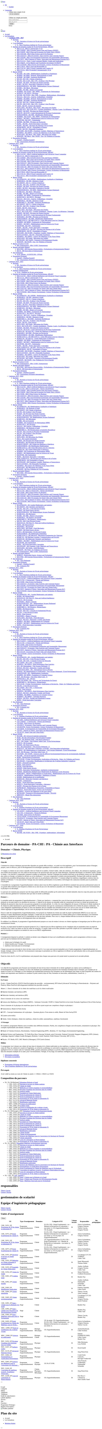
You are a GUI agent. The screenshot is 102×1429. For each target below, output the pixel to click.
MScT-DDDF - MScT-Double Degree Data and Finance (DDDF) (37, 50)
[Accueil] (3, 1)
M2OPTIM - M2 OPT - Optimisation (28, 120)
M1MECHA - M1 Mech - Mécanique (29, 192)
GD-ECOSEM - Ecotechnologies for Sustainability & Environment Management (42, 816)
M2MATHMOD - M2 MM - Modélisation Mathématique (35, 115)
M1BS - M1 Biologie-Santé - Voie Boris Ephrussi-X (33, 739)
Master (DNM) (17, 72)
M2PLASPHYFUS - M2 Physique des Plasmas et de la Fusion (36, 458)
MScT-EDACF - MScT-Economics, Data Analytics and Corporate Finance (40, 56)
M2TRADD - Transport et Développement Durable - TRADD (36, 793)
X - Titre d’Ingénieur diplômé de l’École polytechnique (34, 45)
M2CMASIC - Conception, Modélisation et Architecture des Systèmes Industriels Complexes (46, 761)
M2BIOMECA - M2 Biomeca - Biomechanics (31, 519)
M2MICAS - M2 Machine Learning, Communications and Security (38, 537)
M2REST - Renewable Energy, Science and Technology (34, 555)
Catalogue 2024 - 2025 (16, 261)
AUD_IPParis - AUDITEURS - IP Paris (29, 254)
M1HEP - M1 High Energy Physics (28, 510)
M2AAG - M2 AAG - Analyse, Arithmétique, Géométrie (35, 97)
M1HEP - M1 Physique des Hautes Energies (31, 414)
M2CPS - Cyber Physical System (27, 612)
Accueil (7, 34)
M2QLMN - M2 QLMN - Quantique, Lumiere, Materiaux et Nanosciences (40, 131)
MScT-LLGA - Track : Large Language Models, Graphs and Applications (40, 61)
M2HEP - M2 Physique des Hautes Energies (31, 440)
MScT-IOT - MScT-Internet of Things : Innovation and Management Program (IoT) (43, 59)
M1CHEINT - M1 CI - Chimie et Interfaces (30, 183)
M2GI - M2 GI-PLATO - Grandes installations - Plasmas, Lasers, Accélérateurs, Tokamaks (45, 211)
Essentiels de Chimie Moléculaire (30, 1093)
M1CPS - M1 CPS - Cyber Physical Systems (31, 508)
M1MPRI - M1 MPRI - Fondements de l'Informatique (34, 195)
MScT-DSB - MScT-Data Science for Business (31, 283)
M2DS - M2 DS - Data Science (27, 208)
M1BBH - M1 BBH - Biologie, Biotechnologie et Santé (34, 75)
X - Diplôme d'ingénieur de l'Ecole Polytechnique (32, 829)
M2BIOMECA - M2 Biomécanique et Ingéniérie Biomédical (36, 430)
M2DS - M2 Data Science (25, 435)
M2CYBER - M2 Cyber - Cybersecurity (29, 687)
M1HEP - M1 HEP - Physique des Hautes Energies (33, 82)
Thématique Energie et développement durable (37, 1111)
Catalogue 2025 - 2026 (16, 143)
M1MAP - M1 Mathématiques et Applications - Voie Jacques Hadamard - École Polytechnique (46, 671)
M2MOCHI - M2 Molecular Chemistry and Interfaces (34, 539)
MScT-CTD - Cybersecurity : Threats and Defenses (33, 580)
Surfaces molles (25, 1091)
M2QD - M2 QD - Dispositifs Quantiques (30, 129)
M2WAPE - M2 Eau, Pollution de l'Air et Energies (33, 469)
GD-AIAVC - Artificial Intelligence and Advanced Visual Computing (38, 811)
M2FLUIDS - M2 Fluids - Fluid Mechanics (30, 528)
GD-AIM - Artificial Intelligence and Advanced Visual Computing (38, 720)
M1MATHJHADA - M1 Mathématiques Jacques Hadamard (36, 417)
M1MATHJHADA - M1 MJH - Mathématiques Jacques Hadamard (38, 190)
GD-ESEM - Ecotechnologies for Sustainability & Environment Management (41, 729)
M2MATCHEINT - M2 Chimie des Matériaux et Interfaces (35, 444)
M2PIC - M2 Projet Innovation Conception (30, 544)
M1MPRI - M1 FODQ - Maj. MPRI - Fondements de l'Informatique (38, 91)
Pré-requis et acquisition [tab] (12, 1057)
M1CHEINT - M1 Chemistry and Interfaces (30, 507)
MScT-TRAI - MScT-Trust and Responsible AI (32, 66)
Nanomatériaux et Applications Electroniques (34, 1166)
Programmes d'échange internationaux (17, 1064)
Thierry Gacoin (5, 1190)
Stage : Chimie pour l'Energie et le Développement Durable (38, 1179)
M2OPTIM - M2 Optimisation (26, 455)
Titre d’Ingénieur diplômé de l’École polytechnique (21, 1066)
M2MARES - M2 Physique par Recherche (30, 442)
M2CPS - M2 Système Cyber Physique (29, 433)
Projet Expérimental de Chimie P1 (30, 1095)
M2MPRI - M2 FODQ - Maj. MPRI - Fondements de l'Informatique (38, 116)
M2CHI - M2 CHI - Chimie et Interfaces (29, 102)
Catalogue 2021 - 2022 (16, 568)
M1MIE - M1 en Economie (25, 421)
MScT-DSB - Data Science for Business (29, 582)
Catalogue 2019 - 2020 (16, 709)
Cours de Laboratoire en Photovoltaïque (32, 1140)
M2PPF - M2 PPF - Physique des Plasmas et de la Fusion (35, 125)
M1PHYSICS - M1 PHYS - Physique (29, 197)
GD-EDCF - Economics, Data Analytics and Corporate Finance (37, 725)
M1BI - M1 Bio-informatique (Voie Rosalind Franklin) (34, 738)
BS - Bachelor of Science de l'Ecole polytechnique (33, 380)
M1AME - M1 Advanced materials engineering (32, 736)
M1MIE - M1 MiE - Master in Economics (30, 605)
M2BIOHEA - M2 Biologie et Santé (28, 428)
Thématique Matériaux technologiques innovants (31, 1143)
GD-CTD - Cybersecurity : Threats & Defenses (32, 813)
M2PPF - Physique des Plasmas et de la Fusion (31, 786)
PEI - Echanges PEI (23, 566)
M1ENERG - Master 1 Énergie (26, 602)
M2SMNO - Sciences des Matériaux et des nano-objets (34, 791)
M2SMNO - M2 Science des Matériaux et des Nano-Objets (35, 465)
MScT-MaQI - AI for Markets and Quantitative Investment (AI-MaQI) (39, 63)
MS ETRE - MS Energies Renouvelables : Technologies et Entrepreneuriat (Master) (43, 249)
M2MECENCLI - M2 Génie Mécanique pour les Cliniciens (35, 448)
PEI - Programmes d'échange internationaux (30, 142)
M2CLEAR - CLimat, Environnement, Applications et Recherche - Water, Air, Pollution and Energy (48, 684)
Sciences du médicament (28, 1104)
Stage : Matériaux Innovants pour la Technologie (35, 1181)
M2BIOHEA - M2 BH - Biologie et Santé (30, 201)
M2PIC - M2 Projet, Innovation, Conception (31, 457)
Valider (11, 24)
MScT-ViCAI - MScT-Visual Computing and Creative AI (35, 68)
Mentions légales (10, 1423)
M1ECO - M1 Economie (24, 600)
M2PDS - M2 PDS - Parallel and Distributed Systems (33, 698)
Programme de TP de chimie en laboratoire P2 (34, 1109)
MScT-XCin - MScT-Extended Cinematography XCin (34, 70)
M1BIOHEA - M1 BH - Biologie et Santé (30, 181)
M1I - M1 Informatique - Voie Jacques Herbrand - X (33, 666)
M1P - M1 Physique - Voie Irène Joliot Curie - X (32, 677)
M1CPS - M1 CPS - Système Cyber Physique (31, 184)
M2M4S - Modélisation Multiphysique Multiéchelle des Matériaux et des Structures (43, 772)
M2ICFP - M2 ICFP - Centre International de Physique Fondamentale (39, 113)
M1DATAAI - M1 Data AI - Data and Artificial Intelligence (35, 598)
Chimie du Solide (25, 1086)
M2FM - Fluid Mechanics (25, 766)
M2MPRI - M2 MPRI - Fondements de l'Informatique (34, 222)
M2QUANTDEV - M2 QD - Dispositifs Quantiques (33, 235)
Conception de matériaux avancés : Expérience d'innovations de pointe (42, 1170)
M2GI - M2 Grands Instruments (27, 439)
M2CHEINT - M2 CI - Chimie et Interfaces (30, 204)
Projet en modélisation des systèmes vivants (34, 1107)
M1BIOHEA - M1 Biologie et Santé (28, 408)
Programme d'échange (20, 138)
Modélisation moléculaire (28, 1102)
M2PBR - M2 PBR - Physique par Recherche (31, 122)
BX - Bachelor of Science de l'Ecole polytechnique (33, 41)
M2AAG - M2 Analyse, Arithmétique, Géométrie (32, 426)
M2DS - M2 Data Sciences (25, 525)
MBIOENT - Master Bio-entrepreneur (29, 795)
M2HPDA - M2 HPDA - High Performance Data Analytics (35, 691)
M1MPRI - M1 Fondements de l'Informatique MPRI (33, 423)
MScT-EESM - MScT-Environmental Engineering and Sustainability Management (43, 57)
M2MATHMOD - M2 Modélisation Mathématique (33, 446)
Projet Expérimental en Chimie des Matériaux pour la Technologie (40, 1168)
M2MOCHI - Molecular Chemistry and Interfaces (32, 779)
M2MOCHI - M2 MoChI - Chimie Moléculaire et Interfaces (35, 338)
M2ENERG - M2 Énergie (25, 526)
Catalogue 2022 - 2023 (16, 478)
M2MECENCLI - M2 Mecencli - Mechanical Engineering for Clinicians (39, 535)
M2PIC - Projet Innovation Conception (29, 625)
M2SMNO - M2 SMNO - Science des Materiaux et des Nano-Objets (38, 133)
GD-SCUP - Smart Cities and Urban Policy (30, 732)
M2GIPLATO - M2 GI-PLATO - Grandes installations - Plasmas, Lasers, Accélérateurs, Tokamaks (48, 109)
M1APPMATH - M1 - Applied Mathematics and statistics (35, 594)
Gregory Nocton (6, 1192)
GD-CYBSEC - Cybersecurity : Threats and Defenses (34, 721)
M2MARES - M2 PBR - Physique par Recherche (32, 217)
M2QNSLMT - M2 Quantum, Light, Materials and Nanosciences (37, 546)
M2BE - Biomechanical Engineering (28, 757)
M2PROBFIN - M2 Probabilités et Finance (30, 460)
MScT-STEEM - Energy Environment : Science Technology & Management (41, 591)
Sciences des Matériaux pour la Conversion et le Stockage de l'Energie (42, 1136)
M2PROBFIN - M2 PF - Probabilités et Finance (32, 127)
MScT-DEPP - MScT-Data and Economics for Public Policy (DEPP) (38, 52)
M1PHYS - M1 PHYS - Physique (27, 93)
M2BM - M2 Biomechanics (25, 609)
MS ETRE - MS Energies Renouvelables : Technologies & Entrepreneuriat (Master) (43, 557)
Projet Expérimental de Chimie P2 (30, 1097)
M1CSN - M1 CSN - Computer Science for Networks (34, 661)
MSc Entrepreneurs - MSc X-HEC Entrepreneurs (32, 245)
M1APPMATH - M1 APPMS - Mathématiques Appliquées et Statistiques (40, 179)
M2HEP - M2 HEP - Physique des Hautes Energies (33, 111)
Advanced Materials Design (28, 1100)
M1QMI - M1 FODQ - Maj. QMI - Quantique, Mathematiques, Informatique (41, 95)
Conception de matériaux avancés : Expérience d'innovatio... (9, 1372)
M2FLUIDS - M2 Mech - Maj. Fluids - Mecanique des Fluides (36, 107)
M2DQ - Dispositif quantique (26, 763)
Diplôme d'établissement (20, 270)
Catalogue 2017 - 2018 (16, 825)
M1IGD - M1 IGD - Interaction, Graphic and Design (33, 668)
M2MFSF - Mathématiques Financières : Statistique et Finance (36, 775)
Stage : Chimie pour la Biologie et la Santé (33, 1177)
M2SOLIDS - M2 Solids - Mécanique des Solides (32, 238)
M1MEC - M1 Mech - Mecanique (27, 88)
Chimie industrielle (26, 1138)
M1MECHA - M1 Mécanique (26, 419)
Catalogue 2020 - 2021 (16, 630)
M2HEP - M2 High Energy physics (28, 530)
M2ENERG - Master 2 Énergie (26, 616)
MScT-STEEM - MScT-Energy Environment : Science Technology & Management (43, 65)
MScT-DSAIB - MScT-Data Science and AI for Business (35, 54)
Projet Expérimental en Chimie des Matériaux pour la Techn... (10, 1323)
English (11, 7)
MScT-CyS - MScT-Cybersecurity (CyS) (30, 48)
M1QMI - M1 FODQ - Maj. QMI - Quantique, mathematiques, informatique (41, 832)
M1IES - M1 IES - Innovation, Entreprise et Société (33, 84)
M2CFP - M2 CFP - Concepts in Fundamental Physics (34, 610)
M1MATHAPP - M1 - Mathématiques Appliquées (32, 673)
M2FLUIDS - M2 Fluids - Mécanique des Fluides (32, 210)
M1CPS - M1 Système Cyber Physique (29, 412)
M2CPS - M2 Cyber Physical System (28, 521)
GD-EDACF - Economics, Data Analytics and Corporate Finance (37, 818)
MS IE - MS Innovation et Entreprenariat (29, 251)
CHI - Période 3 (19, 1175)
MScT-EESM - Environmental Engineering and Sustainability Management (40, 585)
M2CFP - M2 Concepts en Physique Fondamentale (33, 431)
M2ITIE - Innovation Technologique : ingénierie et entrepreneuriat (37, 770)
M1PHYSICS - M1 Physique (26, 424)
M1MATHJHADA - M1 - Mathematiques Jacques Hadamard (36, 603)
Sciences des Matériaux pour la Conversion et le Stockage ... (10, 1363)
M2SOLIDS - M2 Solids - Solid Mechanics (30, 548)
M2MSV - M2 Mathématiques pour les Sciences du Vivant (35, 453)
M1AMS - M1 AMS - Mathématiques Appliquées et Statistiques (37, 73)
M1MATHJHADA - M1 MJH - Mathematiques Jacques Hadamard (38, 86)
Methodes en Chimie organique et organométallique (36, 1088)
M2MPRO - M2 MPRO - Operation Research (31, 696)
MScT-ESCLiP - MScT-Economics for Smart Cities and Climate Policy (39, 167)
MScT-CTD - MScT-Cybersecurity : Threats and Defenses (35, 389)
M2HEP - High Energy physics (27, 768)
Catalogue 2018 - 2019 (16, 800)
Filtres (3, 1218)
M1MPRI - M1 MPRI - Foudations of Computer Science (34, 675)
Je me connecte (14, 14)
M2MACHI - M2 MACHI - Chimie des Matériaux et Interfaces (37, 331)
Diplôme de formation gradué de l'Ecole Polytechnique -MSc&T (33, 47)
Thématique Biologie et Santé (28, 1082)
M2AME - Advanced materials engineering (30, 755)
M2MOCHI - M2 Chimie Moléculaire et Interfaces (33, 449)
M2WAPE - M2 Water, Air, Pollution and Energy (32, 550)
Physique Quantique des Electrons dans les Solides (36, 1089)
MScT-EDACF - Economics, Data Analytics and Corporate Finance (38, 584)
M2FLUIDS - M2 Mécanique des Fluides (30, 437)
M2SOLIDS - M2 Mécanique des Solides (30, 467)
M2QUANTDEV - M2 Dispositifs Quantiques (31, 464)
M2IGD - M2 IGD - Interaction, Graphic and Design (33, 619)
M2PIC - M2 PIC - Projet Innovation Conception (32, 124)
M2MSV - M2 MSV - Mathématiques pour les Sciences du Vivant (37, 118)
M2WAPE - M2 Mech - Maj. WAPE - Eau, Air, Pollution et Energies (38, 136)
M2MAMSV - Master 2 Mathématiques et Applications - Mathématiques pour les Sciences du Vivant (48, 773)
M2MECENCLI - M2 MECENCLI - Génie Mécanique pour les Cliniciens (40, 220)
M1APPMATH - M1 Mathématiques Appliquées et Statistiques (36, 406)
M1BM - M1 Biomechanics (25, 596)
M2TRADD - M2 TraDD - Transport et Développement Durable (37, 240)
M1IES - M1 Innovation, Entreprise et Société (31, 415)
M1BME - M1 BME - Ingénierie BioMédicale (31, 77)
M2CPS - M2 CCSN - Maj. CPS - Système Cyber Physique (35, 104)
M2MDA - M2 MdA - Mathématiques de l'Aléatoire (33, 621)
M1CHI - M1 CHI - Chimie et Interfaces (29, 79)
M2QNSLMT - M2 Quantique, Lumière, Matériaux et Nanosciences (38, 462)
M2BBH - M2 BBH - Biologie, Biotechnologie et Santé (34, 99)
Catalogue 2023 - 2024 (16, 376)
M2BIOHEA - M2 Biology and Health (29, 517)
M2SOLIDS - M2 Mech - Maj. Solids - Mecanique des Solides (36, 134)
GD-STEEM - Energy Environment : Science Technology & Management (40, 823)
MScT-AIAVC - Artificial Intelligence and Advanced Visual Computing (39, 641)
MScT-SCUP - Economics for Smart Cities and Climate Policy (36, 652)
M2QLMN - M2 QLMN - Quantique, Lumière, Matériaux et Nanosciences (40, 233)
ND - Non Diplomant (23, 560)
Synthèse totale (24, 1106)
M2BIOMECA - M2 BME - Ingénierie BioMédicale (33, 202)
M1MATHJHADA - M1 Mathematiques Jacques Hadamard (36, 512)
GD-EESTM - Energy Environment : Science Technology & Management (40, 727)
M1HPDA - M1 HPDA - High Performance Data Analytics (35, 664)
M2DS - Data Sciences (24, 614)
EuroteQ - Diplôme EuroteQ (26, 140)
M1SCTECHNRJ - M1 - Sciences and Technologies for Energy (37, 680)
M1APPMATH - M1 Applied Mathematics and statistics (34, 505)
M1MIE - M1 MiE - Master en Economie (30, 90)
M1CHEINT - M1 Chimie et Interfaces (29, 410)
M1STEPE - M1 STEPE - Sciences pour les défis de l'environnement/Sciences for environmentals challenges (51, 754)
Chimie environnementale (28, 1134)
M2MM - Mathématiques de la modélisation (30, 777)
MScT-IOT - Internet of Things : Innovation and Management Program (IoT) (41, 589)
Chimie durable (24, 1132)
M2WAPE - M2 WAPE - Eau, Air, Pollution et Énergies (34, 242)
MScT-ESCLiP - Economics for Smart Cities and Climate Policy (37, 587)
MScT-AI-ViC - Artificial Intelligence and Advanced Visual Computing (39, 578)
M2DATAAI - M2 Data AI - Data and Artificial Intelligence (35, 523)
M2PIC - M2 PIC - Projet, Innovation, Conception (32, 227)
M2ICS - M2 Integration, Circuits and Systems (31, 532)
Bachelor (15, 39)
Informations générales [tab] (12, 1055)
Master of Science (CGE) (21, 244)
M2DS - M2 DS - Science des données (29, 106)
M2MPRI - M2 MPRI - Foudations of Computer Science (34, 695)
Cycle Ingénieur (18, 43)
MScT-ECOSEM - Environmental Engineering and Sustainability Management (41, 646)
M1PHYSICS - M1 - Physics (26, 678)
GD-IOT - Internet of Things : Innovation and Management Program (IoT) (40, 730)
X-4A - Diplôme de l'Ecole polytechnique (30, 272)
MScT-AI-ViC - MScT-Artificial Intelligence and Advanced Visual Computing (41, 154)
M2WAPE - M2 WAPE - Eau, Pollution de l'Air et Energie (35, 360)
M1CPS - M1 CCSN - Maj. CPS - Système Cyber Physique (35, 81)
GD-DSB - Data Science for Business (29, 723)
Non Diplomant (18, 252)
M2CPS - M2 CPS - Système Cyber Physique (31, 206)
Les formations (9, 36)
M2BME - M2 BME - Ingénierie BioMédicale (31, 100)
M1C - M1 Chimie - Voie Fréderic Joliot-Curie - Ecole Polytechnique (38, 741)
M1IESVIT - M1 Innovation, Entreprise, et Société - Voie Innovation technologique (43, 748)
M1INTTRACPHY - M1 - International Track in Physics (35, 670)
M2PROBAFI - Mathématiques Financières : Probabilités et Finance (38, 788)
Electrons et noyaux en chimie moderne (32, 1084)
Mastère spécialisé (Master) (21, 247)
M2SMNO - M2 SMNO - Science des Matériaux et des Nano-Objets (38, 236)
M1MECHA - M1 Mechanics (26, 514)
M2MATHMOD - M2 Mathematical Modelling (32, 534)
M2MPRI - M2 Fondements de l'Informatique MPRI (33, 451)
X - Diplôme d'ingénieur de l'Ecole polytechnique (32, 716)
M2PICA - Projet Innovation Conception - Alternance (34, 784)
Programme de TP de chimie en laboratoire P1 (34, 1098)
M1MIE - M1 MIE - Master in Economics (30, 516)
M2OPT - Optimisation (24, 781)
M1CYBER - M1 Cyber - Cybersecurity (29, 662)
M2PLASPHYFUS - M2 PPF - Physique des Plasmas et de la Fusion (38, 229)
